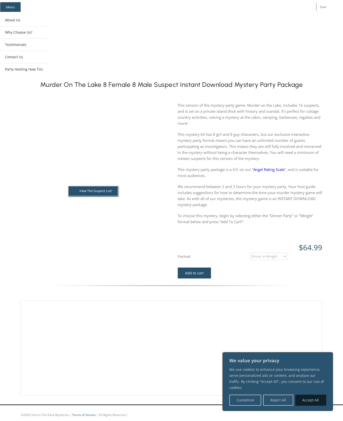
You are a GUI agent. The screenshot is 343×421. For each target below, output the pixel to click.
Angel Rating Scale (268, 169)
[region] (277, 381)
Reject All (278, 400)
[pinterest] (273, 7)
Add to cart (194, 273)
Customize (245, 400)
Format (184, 256)
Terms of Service (84, 415)
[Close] (328, 356)
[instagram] (265, 7)
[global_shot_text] (159, 24)
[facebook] (257, 7)
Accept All (310, 400)
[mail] (281, 7)
